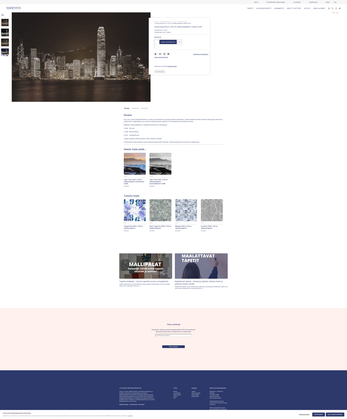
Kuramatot (279, 8)
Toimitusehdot (133, 404)
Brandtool (141, 404)
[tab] (127, 108)
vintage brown (172, 66)
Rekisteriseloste (123, 404)
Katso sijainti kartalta (215, 398)
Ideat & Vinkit (319, 8)
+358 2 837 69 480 (214, 394)
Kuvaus (126, 108)
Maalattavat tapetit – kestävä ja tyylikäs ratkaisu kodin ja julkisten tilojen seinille (199, 282)
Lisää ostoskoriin (168, 42)
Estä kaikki (318, 414)
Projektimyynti (313, 2)
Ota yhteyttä (297, 2)
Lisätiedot (135, 108)
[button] (180, 42)
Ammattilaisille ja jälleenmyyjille (275, 2)
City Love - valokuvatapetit (179, 21)
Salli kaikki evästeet (335, 414)
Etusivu (156, 21)
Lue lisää (130, 416)
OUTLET (307, 8)
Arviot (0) (144, 108)
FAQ (335, 2)
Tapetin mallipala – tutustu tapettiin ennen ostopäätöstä (143, 281)
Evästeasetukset (304, 414)
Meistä (256, 2)
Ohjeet (328, 2)
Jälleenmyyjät (177, 394)
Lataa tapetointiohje (161, 57)
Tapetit (250, 8)
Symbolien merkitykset (200, 54)
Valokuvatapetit (263, 8)
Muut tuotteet (294, 8)
